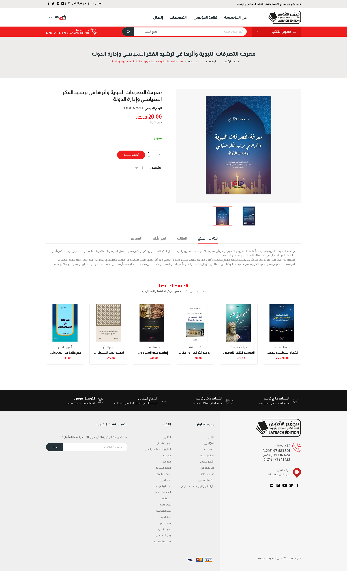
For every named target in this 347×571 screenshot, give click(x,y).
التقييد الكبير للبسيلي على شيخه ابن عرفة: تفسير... (108, 352)
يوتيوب (284, 485)
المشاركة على (142, 167)
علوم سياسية (164, 473)
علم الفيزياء (165, 480)
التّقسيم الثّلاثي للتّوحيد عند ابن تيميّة (238, 352)
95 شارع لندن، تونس (279, 474)
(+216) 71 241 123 (277, 459)
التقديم (210, 437)
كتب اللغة (166, 498)
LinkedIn (271, 485)
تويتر (291, 485)
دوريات (167, 455)
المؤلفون (209, 443)
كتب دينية (195, 347)
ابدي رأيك (159, 238)
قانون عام (165, 523)
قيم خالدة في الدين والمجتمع (65, 352)
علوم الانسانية (163, 443)
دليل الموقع (207, 467)
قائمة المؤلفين (206, 480)
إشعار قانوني (207, 461)
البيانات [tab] (182, 238)
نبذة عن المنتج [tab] (208, 238)
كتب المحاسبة (163, 510)
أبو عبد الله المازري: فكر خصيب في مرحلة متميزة (195, 352)
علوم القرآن (108, 347)
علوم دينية (165, 504)
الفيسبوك (297, 485)
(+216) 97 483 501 (276, 451)
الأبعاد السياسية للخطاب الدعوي (282, 352)
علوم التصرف (164, 529)
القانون (167, 437)
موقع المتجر (79, 3)
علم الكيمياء (164, 516)
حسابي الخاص (207, 473)
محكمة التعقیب (162, 541)
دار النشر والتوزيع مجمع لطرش (197, 486)
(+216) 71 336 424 (276, 455)
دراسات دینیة (152, 347)
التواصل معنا (207, 455)
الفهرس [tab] (135, 238)
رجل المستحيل (163, 535)
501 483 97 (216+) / (78, 33)
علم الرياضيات (163, 486)
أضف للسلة (131, 154)
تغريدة (136, 167)
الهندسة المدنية (162, 492)
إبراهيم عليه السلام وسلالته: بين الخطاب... (152, 352)
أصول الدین (65, 347)
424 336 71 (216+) (56, 33)
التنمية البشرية (163, 467)
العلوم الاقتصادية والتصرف (157, 449)
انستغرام (278, 485)
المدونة (167, 461)
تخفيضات (209, 449)
